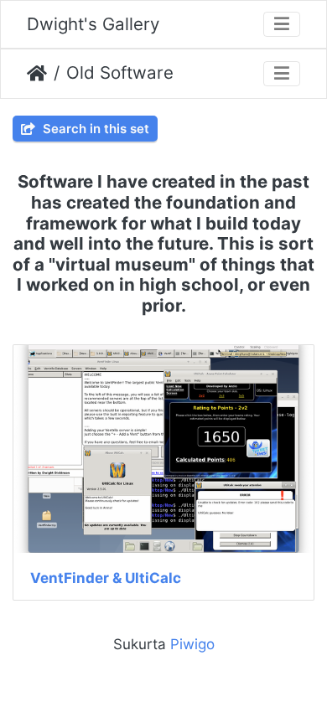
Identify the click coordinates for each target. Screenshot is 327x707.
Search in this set (94, 129)
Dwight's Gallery (93, 23)
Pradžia (37, 73)
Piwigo (192, 644)
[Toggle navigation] (281, 25)
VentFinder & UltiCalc (105, 578)
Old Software (120, 72)
